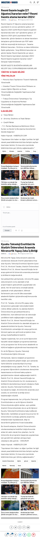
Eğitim (4, 151)
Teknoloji (12, 465)
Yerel (19, 465)
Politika (27, 151)
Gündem (11, 151)
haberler (19, 151)
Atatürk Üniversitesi (8, 461)
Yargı (34, 151)
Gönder (7, 230)
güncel (26, 461)
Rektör (4, 465)
